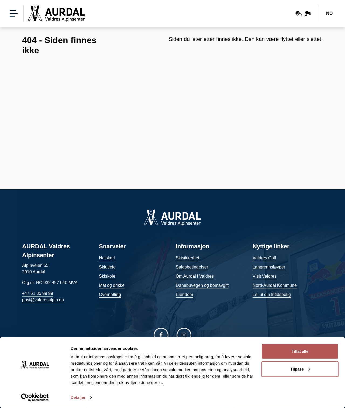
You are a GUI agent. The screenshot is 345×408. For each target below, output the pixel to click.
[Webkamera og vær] (303, 13)
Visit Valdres (265, 276)
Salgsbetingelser (192, 267)
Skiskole (107, 276)
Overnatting (110, 294)
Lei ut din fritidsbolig (272, 294)
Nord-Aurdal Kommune (275, 285)
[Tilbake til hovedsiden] (56, 13)
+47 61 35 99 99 (37, 293)
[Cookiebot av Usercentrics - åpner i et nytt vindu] (34, 397)
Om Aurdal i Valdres (195, 276)
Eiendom (184, 294)
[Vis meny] (13, 13)
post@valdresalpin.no (43, 300)
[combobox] (329, 13)
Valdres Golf (264, 258)
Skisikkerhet (187, 258)
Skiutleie (107, 267)
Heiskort (107, 258)
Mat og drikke (112, 285)
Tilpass (297, 369)
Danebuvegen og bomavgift (202, 285)
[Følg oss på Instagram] (184, 335)
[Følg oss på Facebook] (161, 335)
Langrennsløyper (269, 267)
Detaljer (78, 397)
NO (329, 13)
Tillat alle (300, 351)
